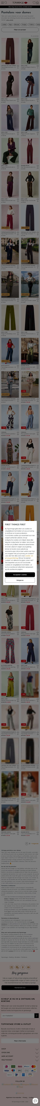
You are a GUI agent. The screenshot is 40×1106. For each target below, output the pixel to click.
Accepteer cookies (20, 575)
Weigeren (20, 580)
